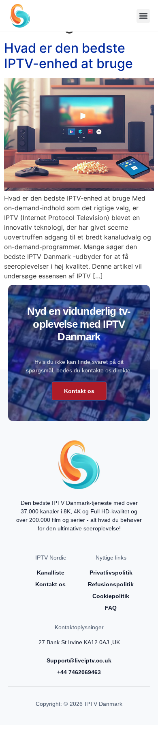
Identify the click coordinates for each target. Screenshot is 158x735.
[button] (143, 16)
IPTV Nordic (50, 557)
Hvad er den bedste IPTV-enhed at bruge (68, 55)
